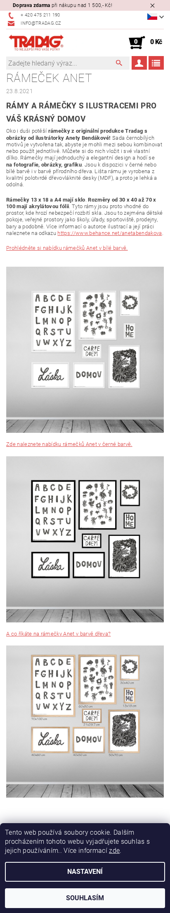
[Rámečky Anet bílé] (85, 349)
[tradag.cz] (45, 43)
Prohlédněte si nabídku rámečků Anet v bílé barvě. (67, 248)
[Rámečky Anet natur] (85, 721)
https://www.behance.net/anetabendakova (109, 233)
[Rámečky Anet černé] (85, 539)
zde (114, 850)
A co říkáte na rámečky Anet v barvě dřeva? (58, 634)
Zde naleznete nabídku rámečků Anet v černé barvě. (69, 444)
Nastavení (85, 871)
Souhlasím (85, 898)
